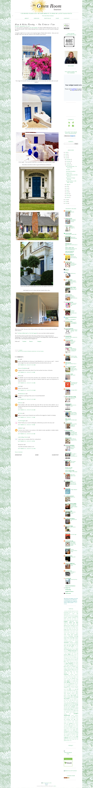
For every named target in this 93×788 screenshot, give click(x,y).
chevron (76, 641)
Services (36, 18)
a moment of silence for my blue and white (73, 483)
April (67, 191)
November (68, 161)
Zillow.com (46, 783)
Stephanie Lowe (75, 727)
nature (75, 698)
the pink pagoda (40, 351)
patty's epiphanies (68, 279)
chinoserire (72, 642)
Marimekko (76, 686)
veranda (73, 736)
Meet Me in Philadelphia (69, 445)
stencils (71, 727)
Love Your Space (68, 422)
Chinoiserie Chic (68, 210)
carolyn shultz (66, 633)
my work (66, 698)
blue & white (21, 351)
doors (77, 650)
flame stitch (72, 657)
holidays (65, 669)
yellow (65, 740)
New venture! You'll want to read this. (73, 220)
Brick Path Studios (75, 628)
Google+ (46, 784)
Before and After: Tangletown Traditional (74, 425)
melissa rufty (66, 690)
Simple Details (68, 309)
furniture (69, 659)
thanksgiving (66, 731)
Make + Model (68, 418)
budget (65, 629)
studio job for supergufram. (70, 319)
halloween (70, 666)
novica (74, 701)
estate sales (73, 653)
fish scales (68, 657)
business (65, 630)
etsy (77, 653)
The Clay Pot (70, 731)
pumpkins (76, 715)
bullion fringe (76, 629)
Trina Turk (73, 735)
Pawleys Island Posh (69, 302)
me (70, 689)
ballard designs (71, 620)
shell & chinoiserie (68, 430)
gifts (69, 662)
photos (72, 710)
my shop (76, 697)
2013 (66, 157)
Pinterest (31, 341)
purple (74, 716)
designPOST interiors (69, 591)
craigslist (72, 646)
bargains (66, 621)
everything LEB (68, 578)
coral (69, 646)
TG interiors (67, 473)
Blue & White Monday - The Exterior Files (35, 24)
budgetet (67, 629)
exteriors (29, 351)
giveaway (71, 662)
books (74, 626)
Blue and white (66, 626)
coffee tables (69, 645)
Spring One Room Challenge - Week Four (74, 330)
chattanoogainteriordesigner (68, 641)
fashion (72, 655)
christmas (76, 642)
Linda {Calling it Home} (23, 437)
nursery (77, 701)
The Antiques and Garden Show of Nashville (74, 383)
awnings (67, 620)
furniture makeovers (74, 659)
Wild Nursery (73, 273)
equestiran (69, 653)
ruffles (72, 719)
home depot (72, 670)
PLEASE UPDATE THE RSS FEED (70, 234)
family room (69, 655)
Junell (19, 386)
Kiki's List (67, 269)
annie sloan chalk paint (71, 616)
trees (65, 735)
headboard (68, 667)
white (75, 737)
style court (67, 389)
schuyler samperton (75, 720)
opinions (77, 706)
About (27, 18)
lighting (68, 682)
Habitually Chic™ (68, 243)
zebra (70, 740)
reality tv (68, 718)
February (68, 195)
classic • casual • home (69, 247)
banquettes (76, 620)
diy (75, 650)
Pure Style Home (68, 570)
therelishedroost (21, 393)
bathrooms (72, 621)
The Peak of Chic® (68, 321)
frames (69, 658)
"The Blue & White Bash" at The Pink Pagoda (27, 333)
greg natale (76, 665)
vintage (76, 736)
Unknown (20, 402)
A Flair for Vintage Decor (70, 563)
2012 (66, 199)
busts (68, 630)
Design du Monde (68, 218)
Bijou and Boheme (68, 555)
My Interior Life (68, 381)
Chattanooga (70, 636)
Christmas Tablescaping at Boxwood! (73, 264)
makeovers (68, 686)
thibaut (74, 732)
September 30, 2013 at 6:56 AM (26, 409)
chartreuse (65, 636)
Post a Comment (18, 452)
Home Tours (66, 671)
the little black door (69, 481)
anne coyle (65, 616)
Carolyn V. (54, 786)
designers (74, 649)
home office (76, 670)
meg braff (76, 689)
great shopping (69, 663)
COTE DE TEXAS (68, 233)
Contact (67, 18)
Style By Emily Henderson (70, 585)
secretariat (76, 722)
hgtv (71, 667)
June (67, 188)
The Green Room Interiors (48, 15)
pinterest (74, 712)
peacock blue (76, 709)
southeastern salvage (74, 724)
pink (71, 712)
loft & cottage (68, 548)
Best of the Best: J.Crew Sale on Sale (74, 304)
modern (76, 693)
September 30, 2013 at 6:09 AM (26, 390)
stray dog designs (72, 728)
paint (69, 708)
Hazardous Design (68, 511)
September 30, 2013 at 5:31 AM (26, 372)
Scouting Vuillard (74, 390)
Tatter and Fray (68, 362)
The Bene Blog (68, 589)
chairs (72, 634)
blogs (72, 625)
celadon (77, 633)
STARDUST (20, 428)
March (67, 193)
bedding (77, 621)
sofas (69, 724)
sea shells (72, 722)
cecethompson (72, 633)
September (68, 164)
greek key (69, 665)
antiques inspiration (67, 617)
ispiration (68, 675)
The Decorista (68, 593)
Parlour (66, 272)
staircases (67, 727)
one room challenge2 (70, 706)
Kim (19, 359)
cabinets (68, 632)
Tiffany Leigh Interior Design (70, 396)
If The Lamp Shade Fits (69, 254)
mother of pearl (66, 694)
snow (65, 724)
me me (73, 689)
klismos (77, 678)
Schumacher (69, 720)
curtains (65, 647)
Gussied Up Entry (74, 579)
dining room (66, 650)
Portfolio (47, 18)
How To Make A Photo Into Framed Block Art (74, 455)
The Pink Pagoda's (34, 27)
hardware (74, 666)
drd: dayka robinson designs (70, 503)
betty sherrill (69, 624)
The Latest (68, 169)
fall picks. (67, 270)
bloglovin (69, 625)
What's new (73, 497)
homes (71, 671)
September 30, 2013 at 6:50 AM (26, 399)
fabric (69, 654)
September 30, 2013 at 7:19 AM (26, 424)
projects (72, 715)
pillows (75, 710)
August (67, 184)
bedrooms (66, 622)
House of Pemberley (22, 368)
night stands (76, 700)
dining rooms (71, 650)
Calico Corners (72, 632)
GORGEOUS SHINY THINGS (70, 287)
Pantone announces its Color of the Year (74, 256)
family (65, 655)
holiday (77, 667)
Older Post (55, 455)
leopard (65, 682)
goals (75, 662)
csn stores (76, 646)
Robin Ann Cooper (75, 718)
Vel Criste (20, 413)
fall (77, 654)
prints (70, 713)
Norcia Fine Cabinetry (68, 701)
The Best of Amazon (69, 252)
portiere (65, 713)
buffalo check (71, 629)
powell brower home (69, 496)
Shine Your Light (68, 452)
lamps (68, 681)
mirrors (73, 693)
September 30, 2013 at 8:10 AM (26, 433)
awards (65, 620)
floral (77, 657)
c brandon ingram (72, 630)
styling (65, 729)
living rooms (72, 683)
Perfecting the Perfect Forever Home (73, 282)
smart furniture (75, 723)
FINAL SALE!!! (73, 375)
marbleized (72, 686)
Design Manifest (68, 336)
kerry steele (69, 678)
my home (74, 694)
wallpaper (66, 737)
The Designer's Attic (69, 374)
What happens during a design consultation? (73, 349)
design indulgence (68, 225)
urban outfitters (69, 736)
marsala (69, 687)
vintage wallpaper (74, 489)
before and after (73, 622)
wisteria (67, 739)
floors (75, 657)
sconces (65, 722)
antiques (76, 616)
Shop (57, 18)
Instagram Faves (69, 173)
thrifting (76, 732)
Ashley (19, 375)
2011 (66, 201)
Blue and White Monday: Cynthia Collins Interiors (74, 413)
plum (77, 712)
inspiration (33, 351)
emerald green (73, 651)
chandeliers (76, 634)
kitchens (73, 678)
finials (65, 657)
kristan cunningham (67, 679)
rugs (74, 719)
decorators (70, 649)
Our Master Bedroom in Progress (73, 447)
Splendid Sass (68, 236)
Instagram (39, 341)
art (77, 617)
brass (70, 628)
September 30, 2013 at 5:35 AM (26, 383)
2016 (66, 152)
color (25, 351)
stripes (77, 728)
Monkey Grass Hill (68, 467)
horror (74, 671)
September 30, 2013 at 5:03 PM (26, 448)
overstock (65, 708)
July (67, 186)
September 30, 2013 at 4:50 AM (26, 365)
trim (70, 735)
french (72, 658)
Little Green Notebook (69, 251)
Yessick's (68, 740)
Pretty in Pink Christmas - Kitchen (73, 342)
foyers (67, 658)
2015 (66, 154)
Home (36, 455)
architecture (74, 617)
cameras (77, 632)
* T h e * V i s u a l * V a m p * (70, 366)
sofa (67, 724)
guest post (66, 666)
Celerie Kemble (67, 634)
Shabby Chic (66, 723)
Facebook (24, 341)
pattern (72, 709)
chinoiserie (66, 642)
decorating (66, 649)
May (67, 190)
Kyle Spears (73, 679)
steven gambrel (66, 728)
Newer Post (18, 455)
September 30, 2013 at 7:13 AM (26, 417)
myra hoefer (72, 698)
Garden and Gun (72, 661)
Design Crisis (67, 587)
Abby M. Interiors (68, 347)
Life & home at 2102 (69, 340)
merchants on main (71, 690)
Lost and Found (68, 468)
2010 (66, 203)
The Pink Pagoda (21, 420)
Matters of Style (68, 437)
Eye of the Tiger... (74, 534)
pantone (69, 709)
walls (70, 737)
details (77, 649)
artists (65, 618)
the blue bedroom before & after (74, 550)
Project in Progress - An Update (71, 471)
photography (69, 710)
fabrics (72, 654)
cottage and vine (68, 294)
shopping (70, 723)
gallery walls (66, 661)
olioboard (65, 702)
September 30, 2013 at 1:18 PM (26, 441)
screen (68, 722)
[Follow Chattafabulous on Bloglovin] (70, 136)
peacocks (65, 710)
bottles (67, 628)
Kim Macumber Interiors (70, 518)
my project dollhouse (70, 697)
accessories (66, 612)
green (72, 665)
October (68, 163)
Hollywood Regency (70, 669)
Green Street (67, 355)
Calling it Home (68, 460)
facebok (75, 654)
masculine (73, 687)
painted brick (72, 708)
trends (67, 735)
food (64, 658)
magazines (70, 684)
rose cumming (67, 719)
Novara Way (67, 533)
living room (67, 683)
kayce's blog (67, 488)
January (67, 197)
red (71, 718)
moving (71, 694)
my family (69, 695)
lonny (75, 683)
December (68, 159)
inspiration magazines (74, 674)
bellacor (65, 624)
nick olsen (72, 700)
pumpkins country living (68, 716)
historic (74, 667)
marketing (65, 687)
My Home (73, 695)
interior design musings (69, 470)
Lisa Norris (72, 682)
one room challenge (71, 702)
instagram (65, 675)
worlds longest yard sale (73, 739)
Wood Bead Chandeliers (70, 171)
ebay (70, 651)
